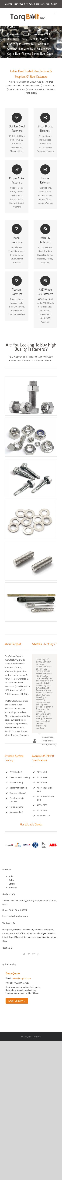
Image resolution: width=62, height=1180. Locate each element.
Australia (36, 933)
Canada (6, 933)
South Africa (19, 933)
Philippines (7, 929)
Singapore (48, 929)
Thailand (19, 937)
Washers (13, 887)
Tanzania (26, 929)
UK (32, 929)
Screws (12, 884)
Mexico (51, 933)
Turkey (29, 933)
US (11, 933)
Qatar (4, 941)
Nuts (11, 876)
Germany (32, 937)
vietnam (53, 937)
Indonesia (38, 929)
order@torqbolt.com (46, 4)
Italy (26, 937)
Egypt (5, 937)
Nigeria (44, 933)
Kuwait (12, 937)
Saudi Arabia (43, 937)
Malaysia (17, 929)
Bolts (11, 880)
